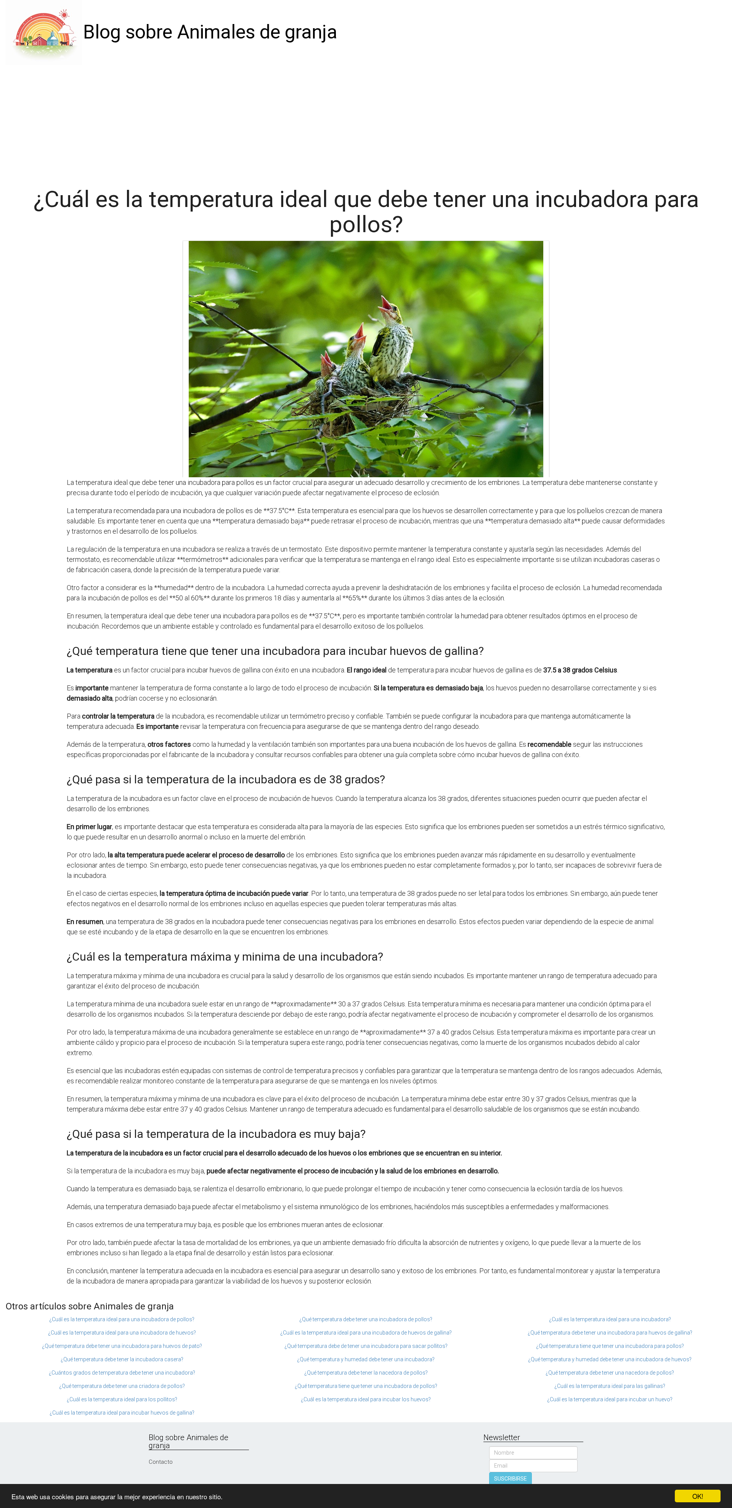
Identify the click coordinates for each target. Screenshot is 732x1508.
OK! (697, 1496)
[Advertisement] (366, 122)
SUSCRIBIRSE (510, 1479)
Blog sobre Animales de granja (210, 32)
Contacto (161, 1461)
